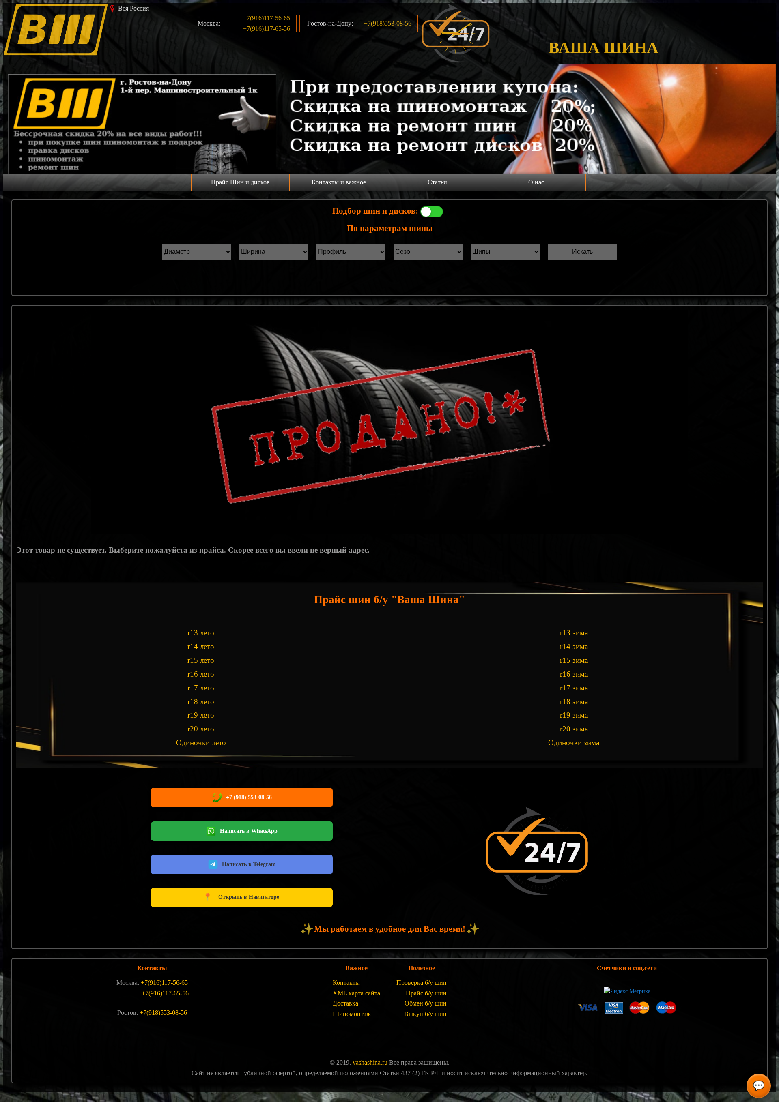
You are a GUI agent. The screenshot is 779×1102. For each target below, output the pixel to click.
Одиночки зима (573, 742)
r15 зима (574, 660)
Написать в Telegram (249, 864)
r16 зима (574, 674)
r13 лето (200, 632)
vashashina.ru (370, 1062)
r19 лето (200, 715)
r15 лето (200, 660)
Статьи (437, 182)
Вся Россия (133, 8)
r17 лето (200, 688)
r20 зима (574, 729)
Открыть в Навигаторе (241, 897)
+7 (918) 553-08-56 (249, 797)
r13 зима (574, 632)
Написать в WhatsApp (249, 831)
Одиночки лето (201, 742)
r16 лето (200, 674)
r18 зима (574, 701)
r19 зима (574, 715)
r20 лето (200, 729)
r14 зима (574, 646)
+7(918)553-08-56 (387, 23)
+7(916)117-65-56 (266, 28)
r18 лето (200, 701)
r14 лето (200, 646)
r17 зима (574, 688)
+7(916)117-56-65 (266, 18)
